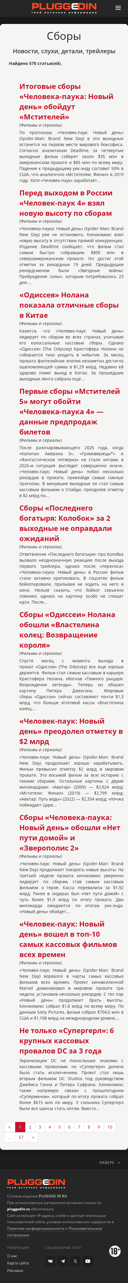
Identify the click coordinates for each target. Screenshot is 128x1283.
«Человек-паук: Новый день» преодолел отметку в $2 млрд (71, 731)
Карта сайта (18, 1263)
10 (109, 1127)
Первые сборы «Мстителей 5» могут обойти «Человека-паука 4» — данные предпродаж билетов (69, 411)
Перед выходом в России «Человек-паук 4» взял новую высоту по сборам (66, 203)
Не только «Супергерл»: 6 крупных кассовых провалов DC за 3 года (66, 1041)
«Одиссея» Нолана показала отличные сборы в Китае (69, 305)
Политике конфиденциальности (36, 1228)
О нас (12, 1255)
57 (21, 1137)
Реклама (15, 1270)
